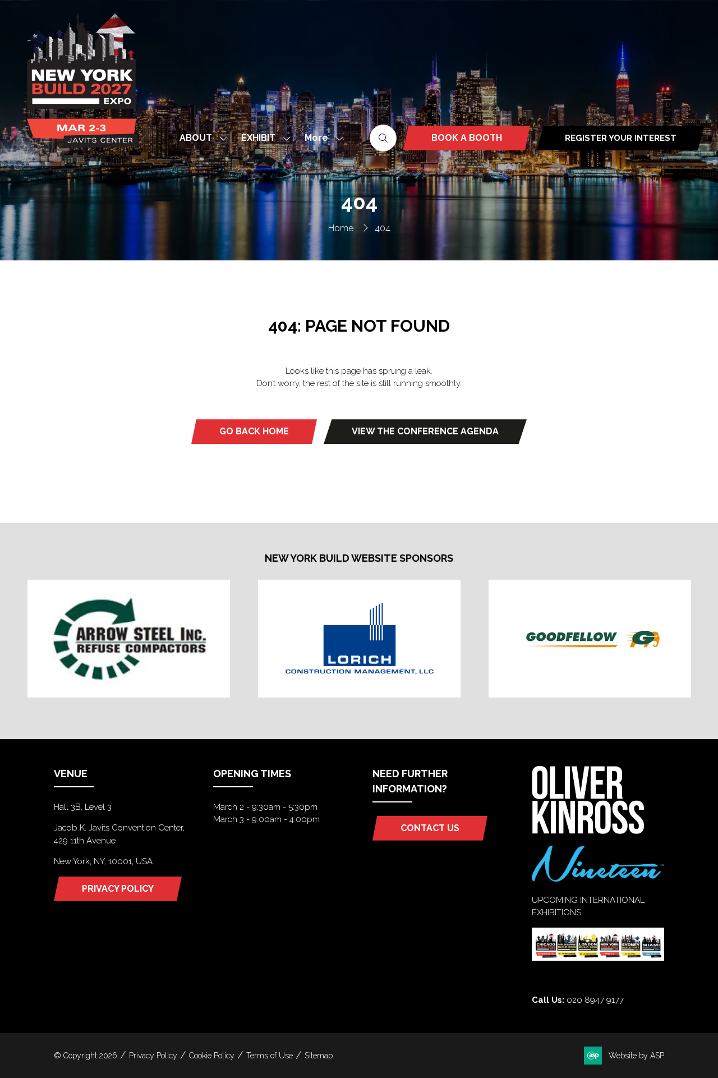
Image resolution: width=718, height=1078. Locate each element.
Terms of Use (269, 1055)
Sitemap (319, 1055)
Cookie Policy (211, 1055)
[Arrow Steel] (128, 639)
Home (340, 228)
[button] (321, 138)
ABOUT (196, 137)
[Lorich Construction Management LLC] (359, 639)
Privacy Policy (153, 1055)
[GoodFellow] (590, 639)
